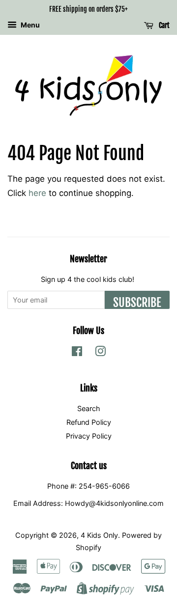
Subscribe (137, 302)
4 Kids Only (99, 535)
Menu (29, 25)
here (37, 193)
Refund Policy (88, 422)
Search (88, 408)
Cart (163, 25)
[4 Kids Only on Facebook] (77, 353)
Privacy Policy (89, 436)
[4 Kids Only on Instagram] (100, 353)
